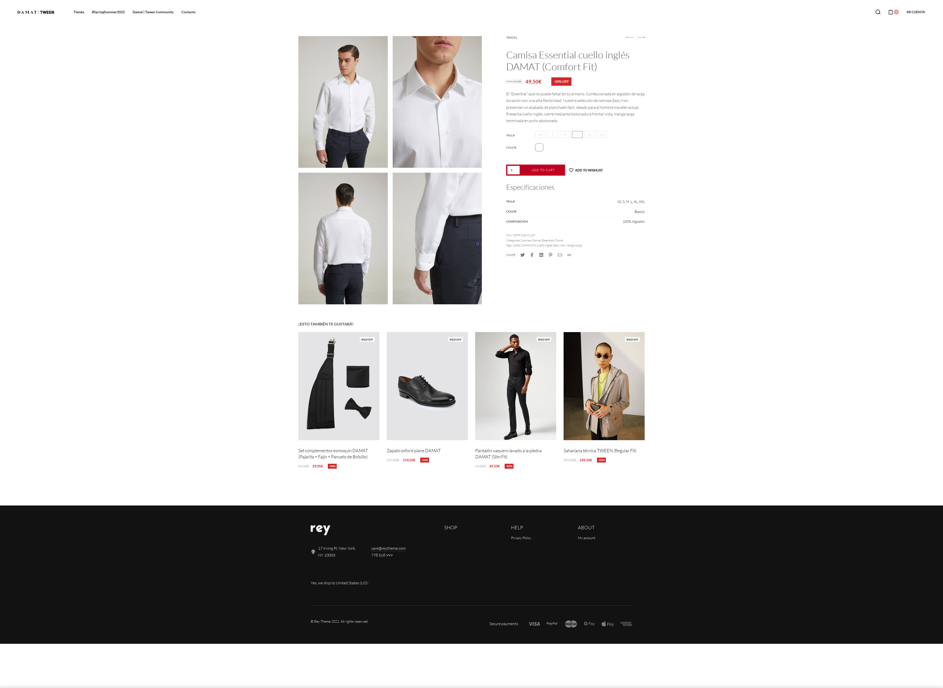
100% (516, 245)
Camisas (526, 240)
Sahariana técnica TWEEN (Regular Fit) (600, 450)
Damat (536, 240)
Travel (511, 37)
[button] (630, 37)
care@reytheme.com (388, 548)
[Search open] (878, 12)
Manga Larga (574, 245)
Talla (510, 135)
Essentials (548, 240)
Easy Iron (559, 245)
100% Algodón (634, 221)
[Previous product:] (630, 39)
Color (511, 147)
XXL (642, 201)
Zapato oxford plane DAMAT (414, 450)
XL (636, 201)
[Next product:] (641, 39)
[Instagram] (331, 573)
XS (619, 201)
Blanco (640, 212)
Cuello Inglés (544, 245)
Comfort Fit (528, 245)
